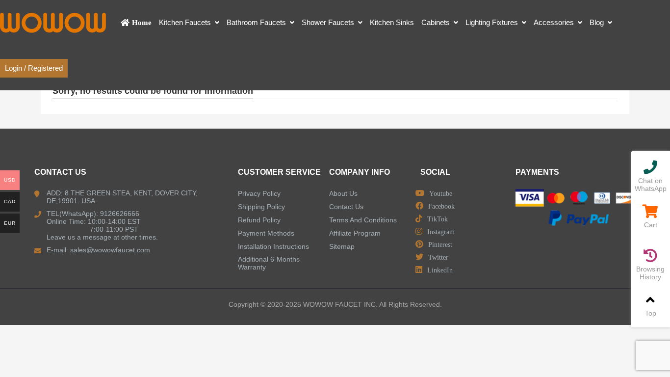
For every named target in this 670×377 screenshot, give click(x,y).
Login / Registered (34, 68)
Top (650, 313)
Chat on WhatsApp (651, 184)
